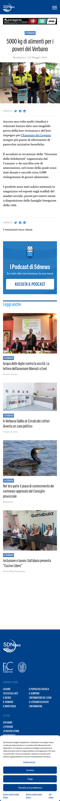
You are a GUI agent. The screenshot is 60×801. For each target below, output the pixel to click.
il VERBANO (30, 33)
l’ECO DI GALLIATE (10, 693)
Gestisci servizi (29, 762)
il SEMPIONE (34, 693)
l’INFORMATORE (35, 706)
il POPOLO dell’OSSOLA (39, 689)
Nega (30, 778)
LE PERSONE (8, 726)
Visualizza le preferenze (30, 787)
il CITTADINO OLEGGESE (39, 702)
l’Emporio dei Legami (36, 135)
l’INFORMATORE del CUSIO (40, 697)
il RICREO (7, 697)
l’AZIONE (6, 689)
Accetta (30, 770)
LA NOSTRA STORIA (11, 731)
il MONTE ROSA (9, 706)
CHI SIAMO (7, 722)
